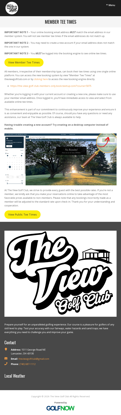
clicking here (41, 79)
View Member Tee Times (24, 62)
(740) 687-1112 (27, 364)
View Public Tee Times (22, 214)
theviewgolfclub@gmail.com (33, 358)
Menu (112, 5)
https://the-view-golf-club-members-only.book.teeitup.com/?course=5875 (50, 86)
